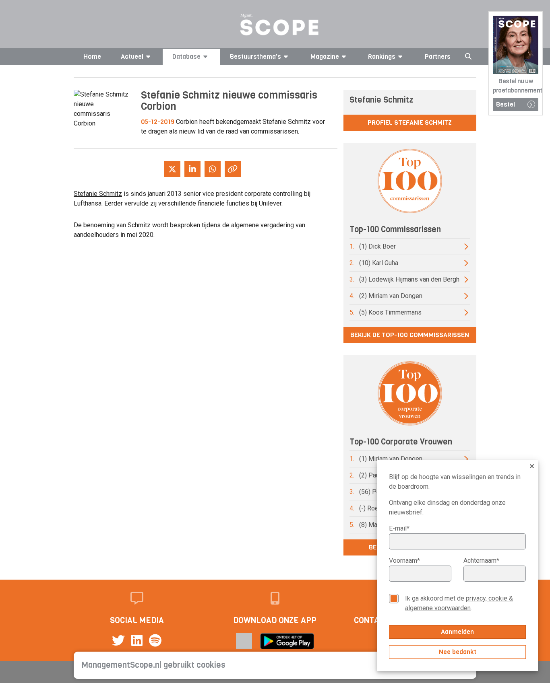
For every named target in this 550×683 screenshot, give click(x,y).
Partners (438, 56)
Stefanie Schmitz (98, 193)
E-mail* (399, 528)
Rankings (381, 56)
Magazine (324, 56)
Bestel (505, 104)
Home (92, 56)
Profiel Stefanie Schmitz (410, 122)
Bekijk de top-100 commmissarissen (409, 335)
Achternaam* (481, 560)
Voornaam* (404, 560)
